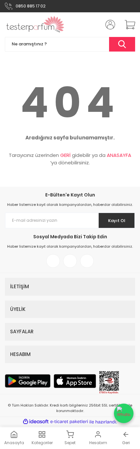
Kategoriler (42, 442)
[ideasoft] (36, 422)
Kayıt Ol (116, 221)
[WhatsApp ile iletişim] (123, 413)
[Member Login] (108, 25)
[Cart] (127, 25)
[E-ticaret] (69, 422)
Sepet (70, 442)
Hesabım (98, 442)
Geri (126, 442)
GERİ (65, 155)
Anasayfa (14, 442)
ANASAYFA (119, 155)
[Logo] (35, 25)
